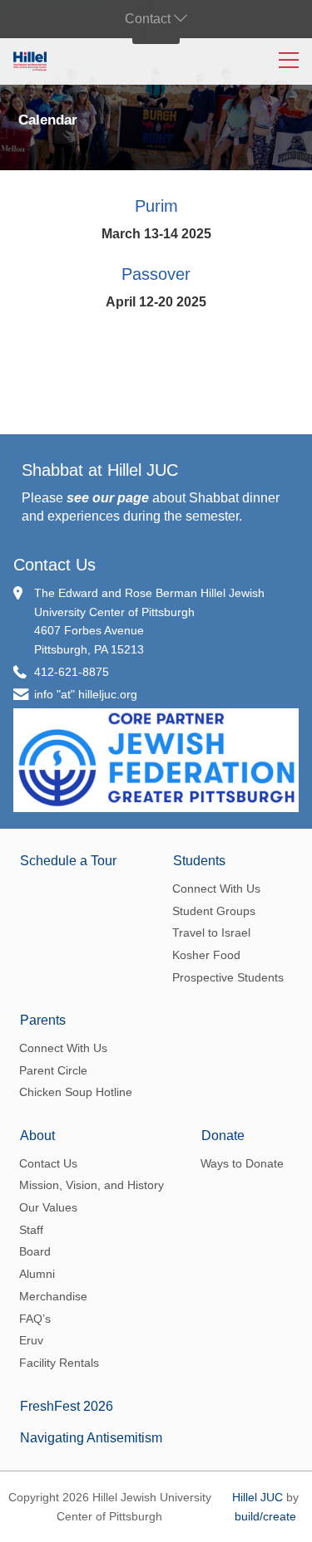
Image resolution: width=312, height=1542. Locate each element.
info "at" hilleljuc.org (85, 694)
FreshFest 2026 (66, 1406)
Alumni (37, 1273)
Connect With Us (216, 888)
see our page (108, 498)
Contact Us (54, 565)
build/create (265, 1516)
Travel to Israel (211, 932)
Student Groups (213, 911)
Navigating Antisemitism (91, 1438)
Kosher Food (206, 955)
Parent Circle (53, 1070)
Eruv (31, 1340)
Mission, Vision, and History (91, 1185)
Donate (223, 1135)
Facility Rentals (59, 1362)
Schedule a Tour (68, 861)
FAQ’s (35, 1318)
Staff (31, 1229)
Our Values (48, 1207)
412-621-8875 (71, 671)
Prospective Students (228, 977)
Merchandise (53, 1296)
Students (199, 861)
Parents (43, 1020)
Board (35, 1251)
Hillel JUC (257, 1497)
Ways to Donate (242, 1163)
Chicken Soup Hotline (75, 1092)
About (37, 1135)
